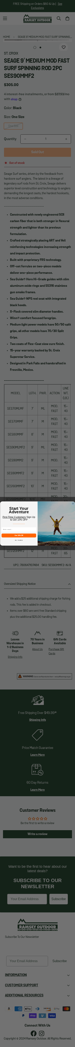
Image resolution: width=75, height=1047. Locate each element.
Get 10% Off (19, 535)
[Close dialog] (73, 503)
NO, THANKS (19, 540)
